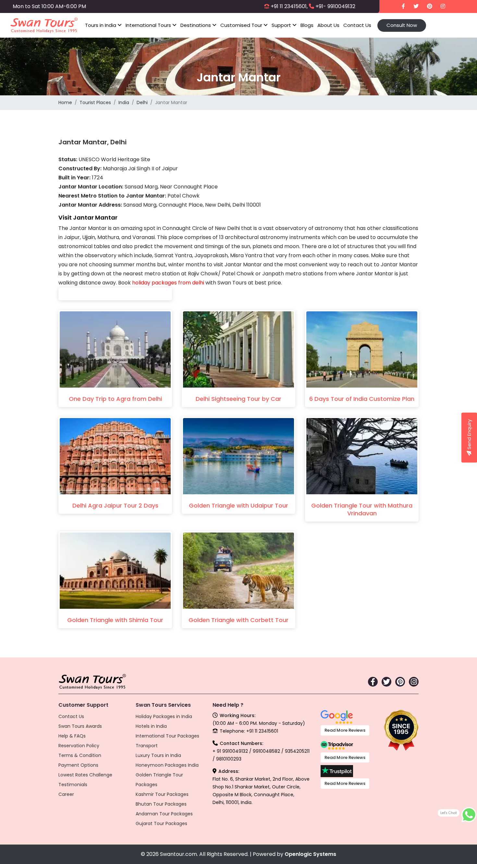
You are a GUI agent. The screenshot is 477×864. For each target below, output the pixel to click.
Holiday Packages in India (164, 716)
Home (65, 102)
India (123, 102)
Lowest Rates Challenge (85, 775)
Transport (147, 745)
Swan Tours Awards (80, 726)
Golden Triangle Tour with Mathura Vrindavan (361, 509)
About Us (328, 25)
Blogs (306, 25)
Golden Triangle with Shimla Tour (115, 620)
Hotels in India (151, 726)
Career (66, 794)
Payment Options (78, 765)
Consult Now (401, 25)
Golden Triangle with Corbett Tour (238, 620)
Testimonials (72, 784)
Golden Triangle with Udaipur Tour (238, 505)
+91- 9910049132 (335, 6)
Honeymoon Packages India (167, 765)
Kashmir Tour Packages (162, 794)
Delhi (142, 102)
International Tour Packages (167, 736)
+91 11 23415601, (289, 6)
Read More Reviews (344, 730)
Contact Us (357, 25)
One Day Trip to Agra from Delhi (115, 399)
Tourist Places (95, 102)
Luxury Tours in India (158, 755)
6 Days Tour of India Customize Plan (361, 399)
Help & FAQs (72, 736)
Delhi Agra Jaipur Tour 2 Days (115, 505)
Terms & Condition (79, 755)
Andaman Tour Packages (164, 813)
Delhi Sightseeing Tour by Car (238, 399)
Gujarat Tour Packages (161, 823)
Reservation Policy (78, 745)
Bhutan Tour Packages (161, 804)
